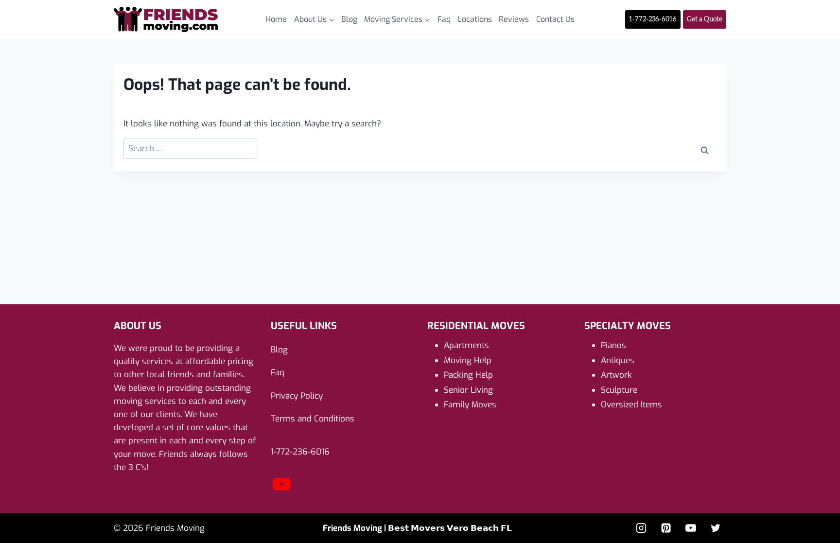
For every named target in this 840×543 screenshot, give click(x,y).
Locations (474, 19)
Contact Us (555, 19)
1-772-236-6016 (653, 19)
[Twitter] (715, 528)
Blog (349, 19)
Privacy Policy (297, 396)
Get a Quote (704, 19)
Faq (444, 19)
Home (276, 19)
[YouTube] (281, 492)
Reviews (514, 19)
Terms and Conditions (312, 418)
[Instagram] (641, 528)
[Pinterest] (666, 528)
